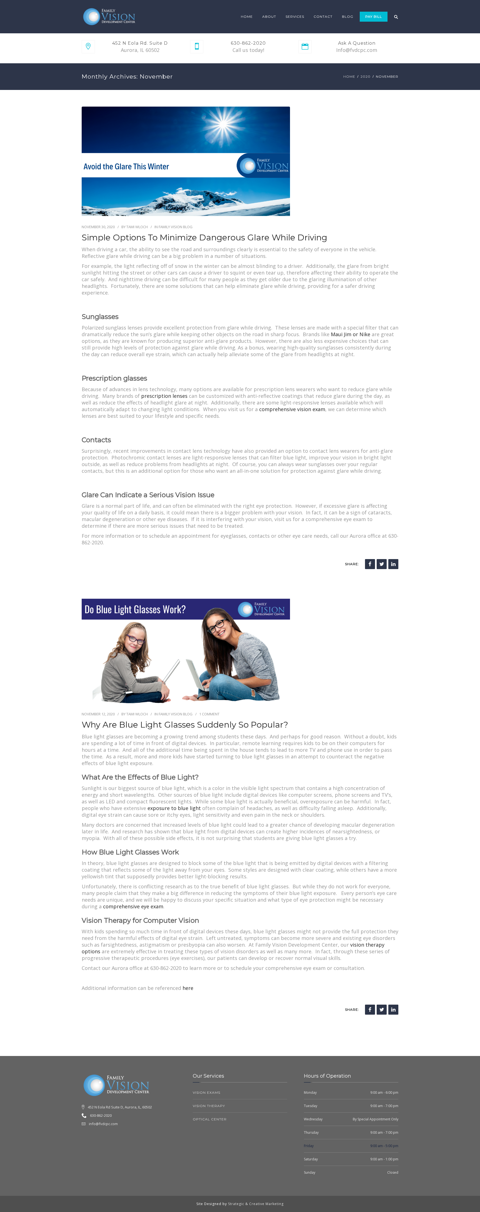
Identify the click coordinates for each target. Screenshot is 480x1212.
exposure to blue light (174, 808)
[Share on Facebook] (370, 564)
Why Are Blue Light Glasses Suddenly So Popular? (185, 725)
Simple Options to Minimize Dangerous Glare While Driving (204, 238)
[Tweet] (382, 564)
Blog (347, 16)
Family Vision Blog (175, 226)
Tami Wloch (137, 226)
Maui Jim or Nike (350, 334)
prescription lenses (164, 396)
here (187, 988)
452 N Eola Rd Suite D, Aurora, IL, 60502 (120, 1107)
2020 (366, 76)
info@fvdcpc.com (103, 1123)
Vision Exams (206, 1092)
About (269, 16)
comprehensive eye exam (133, 906)
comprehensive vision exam (292, 409)
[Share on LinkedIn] (393, 564)
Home (247, 16)
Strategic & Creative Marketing (256, 1203)
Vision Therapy (209, 1106)
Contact (323, 16)
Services (295, 16)
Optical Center (210, 1119)
